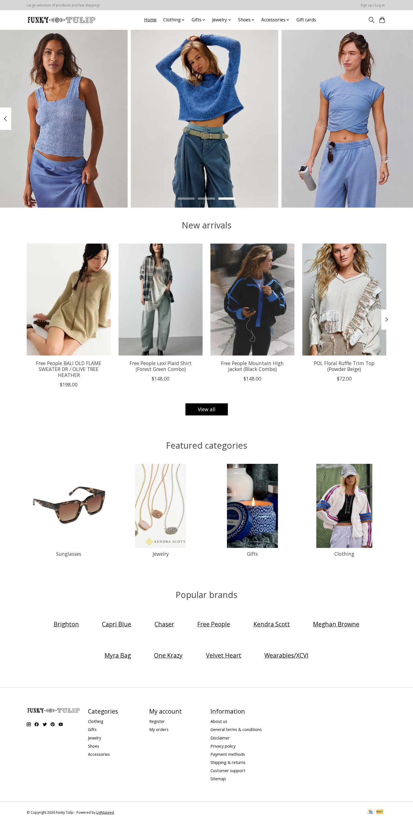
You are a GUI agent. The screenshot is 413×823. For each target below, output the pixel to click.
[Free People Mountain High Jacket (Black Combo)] (252, 300)
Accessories (99, 754)
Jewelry (161, 553)
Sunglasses (68, 553)
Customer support (227, 770)
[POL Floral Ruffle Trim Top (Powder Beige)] (344, 300)
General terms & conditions (236, 729)
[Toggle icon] (371, 20)
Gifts (252, 553)
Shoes (93, 746)
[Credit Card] (370, 812)
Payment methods (227, 754)
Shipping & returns (228, 762)
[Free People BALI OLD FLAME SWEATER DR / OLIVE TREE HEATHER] (69, 300)
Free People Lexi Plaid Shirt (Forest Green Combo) (161, 365)
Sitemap (218, 778)
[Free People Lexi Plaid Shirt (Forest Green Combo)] (161, 300)
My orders (159, 729)
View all (206, 409)
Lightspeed (105, 812)
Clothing (344, 553)
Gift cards (306, 20)
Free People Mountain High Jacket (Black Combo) (252, 365)
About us (218, 721)
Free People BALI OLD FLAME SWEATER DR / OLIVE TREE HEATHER (68, 368)
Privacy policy (222, 746)
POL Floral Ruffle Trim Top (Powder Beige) (344, 365)
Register (157, 721)
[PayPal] (380, 812)
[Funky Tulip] (61, 20)
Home (150, 20)
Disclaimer (220, 738)
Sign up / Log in (372, 5)
